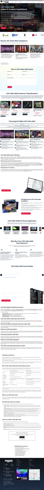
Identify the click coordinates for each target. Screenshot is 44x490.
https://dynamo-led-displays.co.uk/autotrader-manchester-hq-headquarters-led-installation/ (26, 409)
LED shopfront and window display (19, 447)
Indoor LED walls (24, 141)
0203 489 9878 (40, 1)
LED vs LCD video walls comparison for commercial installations (21, 20)
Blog (29, 1)
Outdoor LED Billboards (35, 139)
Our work (26, 1)
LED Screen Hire (21, 1)
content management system (12, 178)
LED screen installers (12, 25)
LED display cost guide (35, 321)
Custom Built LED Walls (5, 139)
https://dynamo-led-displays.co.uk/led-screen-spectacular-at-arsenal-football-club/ (14, 414)
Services (15, 1)
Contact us (32, 1)
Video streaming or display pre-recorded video (16, 232)
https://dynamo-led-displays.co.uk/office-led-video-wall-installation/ (12, 416)
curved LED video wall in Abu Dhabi (19, 455)
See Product (3, 116)
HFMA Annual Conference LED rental (20, 454)
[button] (1, 275)
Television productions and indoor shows (25, 232)
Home (12, 1)
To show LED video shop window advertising (7, 232)
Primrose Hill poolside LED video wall (20, 453)
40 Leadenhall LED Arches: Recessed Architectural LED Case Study (21, 55)
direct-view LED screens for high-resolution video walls (22, 448)
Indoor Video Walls (19, 139)
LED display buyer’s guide (27, 24)
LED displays (9, 126)
